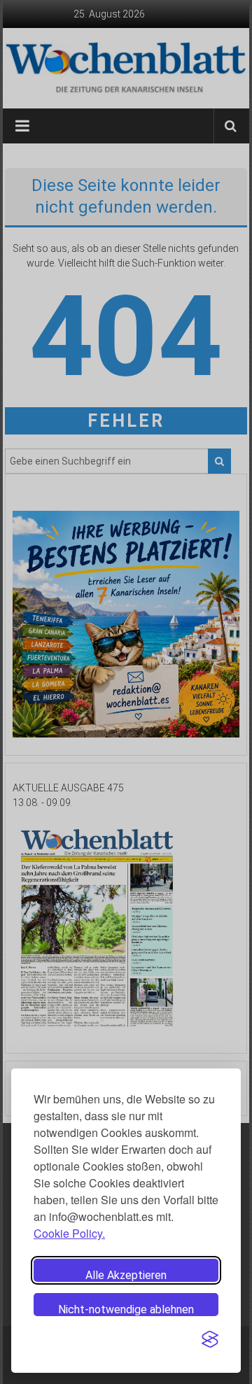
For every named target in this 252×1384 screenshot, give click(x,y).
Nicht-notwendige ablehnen (126, 1309)
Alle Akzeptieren (126, 1275)
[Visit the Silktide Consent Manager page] (210, 1339)
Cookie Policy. (69, 1233)
